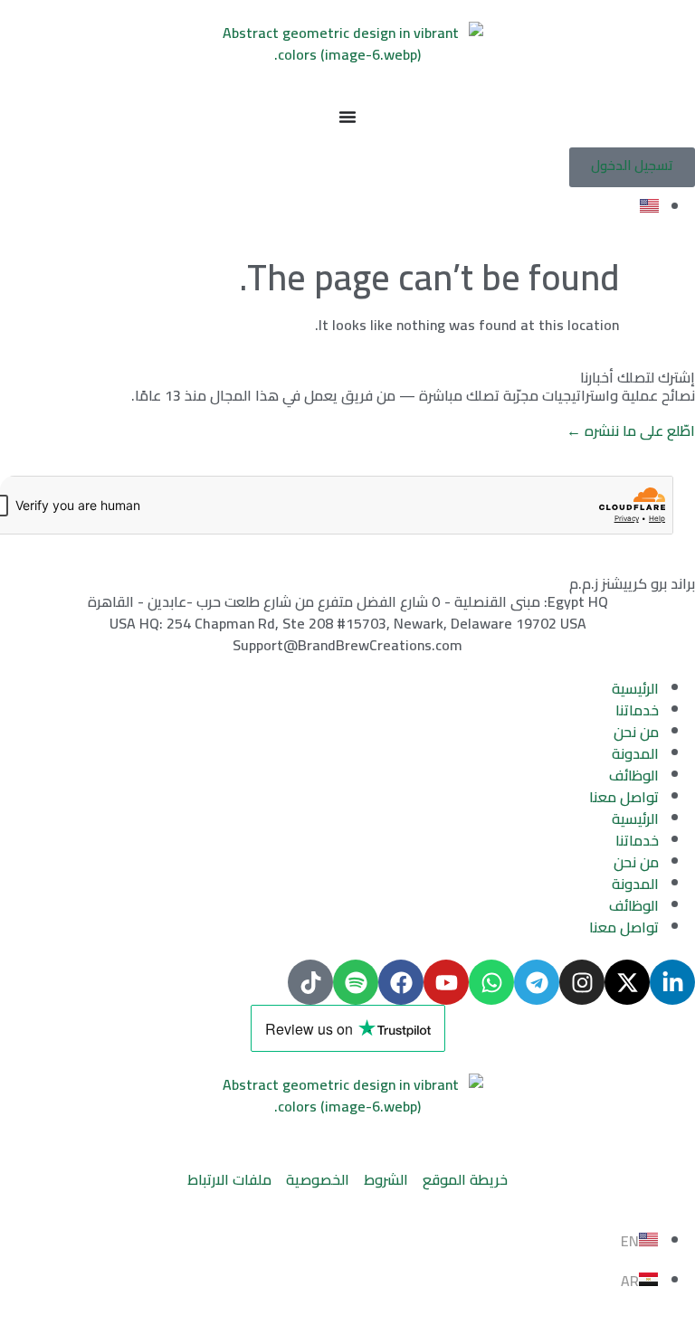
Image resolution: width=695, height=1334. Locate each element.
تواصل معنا (624, 796)
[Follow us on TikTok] (310, 982)
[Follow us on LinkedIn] (672, 982)
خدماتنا (637, 710)
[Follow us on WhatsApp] (491, 982)
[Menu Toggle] (347, 117)
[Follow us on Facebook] (401, 982)
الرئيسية (635, 688)
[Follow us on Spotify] (355, 982)
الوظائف (634, 775)
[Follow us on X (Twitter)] (627, 982)
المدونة (635, 753)
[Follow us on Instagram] (582, 982)
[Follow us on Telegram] (536, 982)
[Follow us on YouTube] (446, 982)
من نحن (636, 731)
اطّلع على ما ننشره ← (630, 430)
